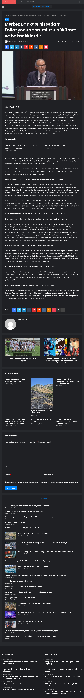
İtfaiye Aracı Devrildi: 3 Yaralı (54, 145)
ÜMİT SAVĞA (12, 41)
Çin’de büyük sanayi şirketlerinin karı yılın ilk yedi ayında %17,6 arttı (66, 421)
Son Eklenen (42, 498)
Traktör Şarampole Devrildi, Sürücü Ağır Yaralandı (15, 380)
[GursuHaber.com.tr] (42, 6)
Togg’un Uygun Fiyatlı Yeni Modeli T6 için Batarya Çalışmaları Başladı (30, 636)
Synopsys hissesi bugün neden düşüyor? (20, 598)
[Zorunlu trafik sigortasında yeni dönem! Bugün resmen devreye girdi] (10, 545)
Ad (6, 467)
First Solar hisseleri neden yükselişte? (19, 581)
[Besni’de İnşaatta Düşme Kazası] (10, 624)
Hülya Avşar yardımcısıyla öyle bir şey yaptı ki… (35, 603)
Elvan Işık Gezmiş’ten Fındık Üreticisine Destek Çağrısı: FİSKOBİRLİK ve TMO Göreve (15, 421)
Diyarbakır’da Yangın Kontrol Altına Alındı (41, 412)
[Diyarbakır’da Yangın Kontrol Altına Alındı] (42, 393)
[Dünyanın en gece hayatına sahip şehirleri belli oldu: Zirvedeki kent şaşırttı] (10, 615)
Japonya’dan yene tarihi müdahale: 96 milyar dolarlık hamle (27, 506)
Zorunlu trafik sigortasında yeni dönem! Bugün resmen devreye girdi (43, 543)
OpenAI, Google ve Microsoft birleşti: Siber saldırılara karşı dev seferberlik (45, 552)
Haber (15, 15)
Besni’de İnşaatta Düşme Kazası (30, 622)
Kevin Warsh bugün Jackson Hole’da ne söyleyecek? (24, 511)
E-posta (8, 474)
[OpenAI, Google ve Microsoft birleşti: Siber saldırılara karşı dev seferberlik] (10, 554)
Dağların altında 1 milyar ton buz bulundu (33, 566)
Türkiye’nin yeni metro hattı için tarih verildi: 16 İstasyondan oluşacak (38, 2)
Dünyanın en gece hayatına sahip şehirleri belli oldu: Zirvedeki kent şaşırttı (45, 612)
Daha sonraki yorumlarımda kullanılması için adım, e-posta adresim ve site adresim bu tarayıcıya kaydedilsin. (42, 482)
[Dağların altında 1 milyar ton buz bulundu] (10, 569)
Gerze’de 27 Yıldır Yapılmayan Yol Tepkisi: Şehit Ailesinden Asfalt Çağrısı (31, 631)
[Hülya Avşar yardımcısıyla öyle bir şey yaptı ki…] (10, 606)
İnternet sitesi (48, 474)
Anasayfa (9, 15)
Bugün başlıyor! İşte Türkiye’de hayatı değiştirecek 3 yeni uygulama (67, 381)
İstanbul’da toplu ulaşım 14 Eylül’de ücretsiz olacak (41, 420)
